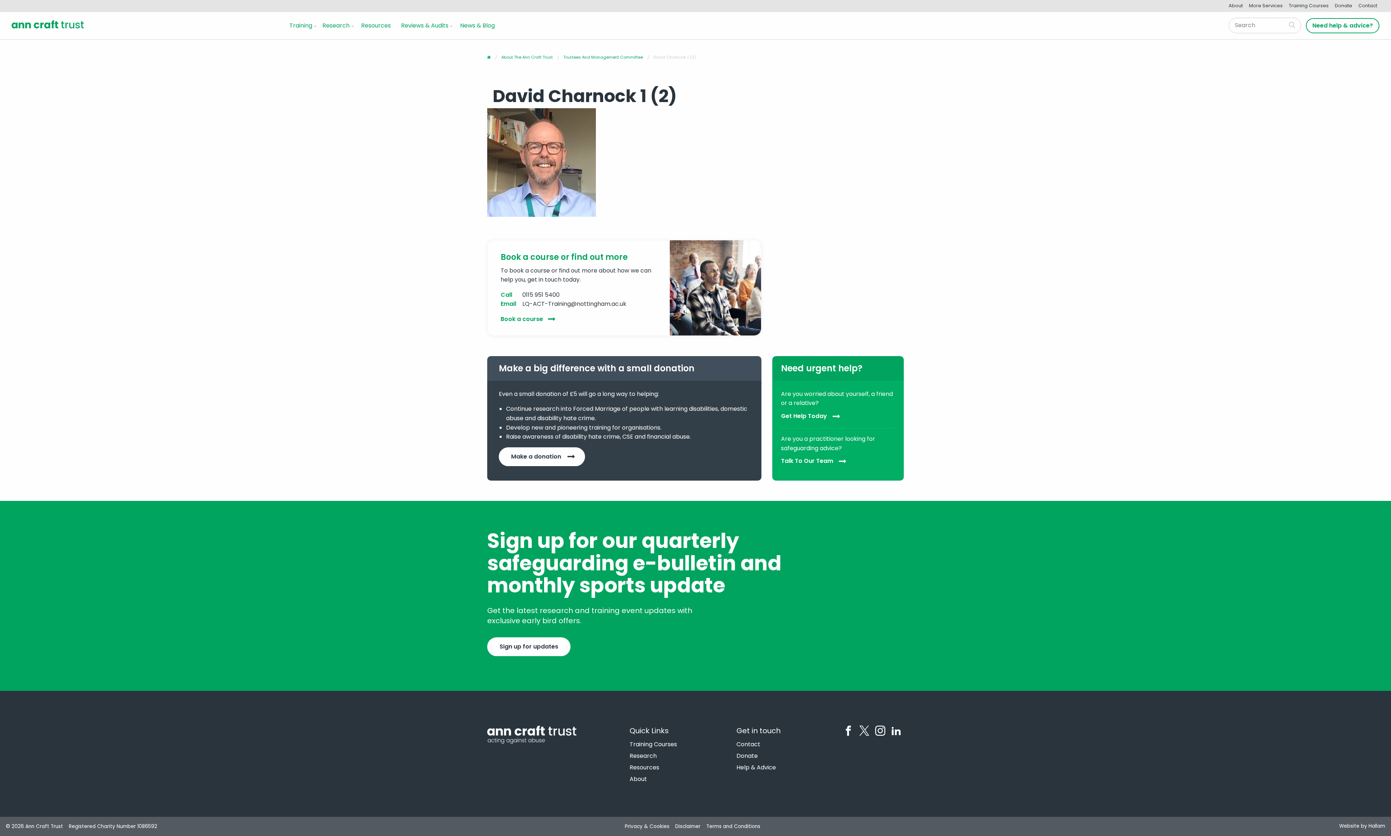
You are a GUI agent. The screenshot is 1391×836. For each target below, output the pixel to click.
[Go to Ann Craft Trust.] (489, 57)
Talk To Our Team (807, 461)
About (1236, 6)
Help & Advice (756, 767)
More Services (1266, 6)
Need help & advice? (1342, 25)
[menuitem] (301, 25)
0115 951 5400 (541, 295)
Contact (1367, 6)
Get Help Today (804, 416)
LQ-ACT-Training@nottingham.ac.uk (574, 304)
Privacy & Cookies (647, 826)
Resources (376, 25)
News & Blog (477, 25)
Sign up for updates (529, 646)
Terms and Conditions (733, 826)
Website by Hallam (1362, 826)
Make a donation (536, 456)
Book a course (522, 319)
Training (300, 25)
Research (336, 25)
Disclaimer (688, 826)
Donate (1343, 6)
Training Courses (1309, 6)
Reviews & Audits (424, 25)
